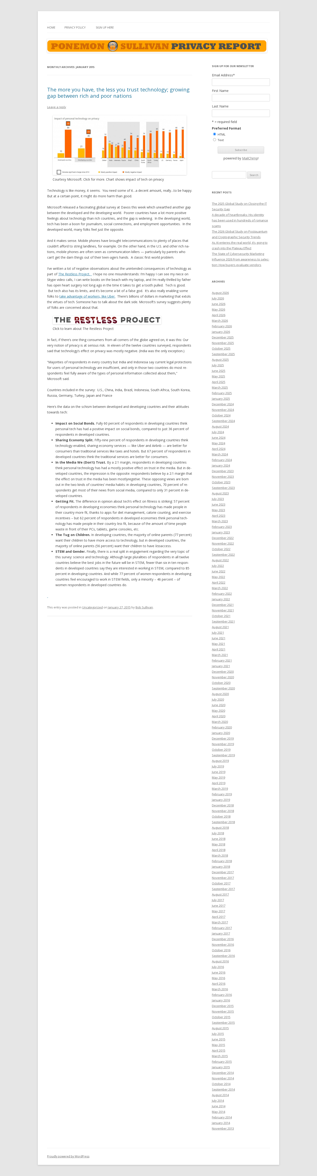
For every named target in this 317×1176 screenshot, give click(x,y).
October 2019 (221, 749)
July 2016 (218, 967)
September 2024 (223, 421)
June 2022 (218, 571)
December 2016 (223, 939)
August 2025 (220, 359)
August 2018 (220, 827)
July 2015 (218, 1034)
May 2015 (218, 1045)
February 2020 (222, 727)
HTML (221, 134)
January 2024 (221, 465)
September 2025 (223, 354)
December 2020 (223, 671)
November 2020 (223, 677)
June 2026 (218, 304)
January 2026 (221, 332)
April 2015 (218, 1050)
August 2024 (220, 426)
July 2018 (218, 833)
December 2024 (223, 404)
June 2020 (218, 705)
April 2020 (218, 716)
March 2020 (220, 722)
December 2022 (223, 538)
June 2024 (218, 437)
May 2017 (218, 911)
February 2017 (222, 928)
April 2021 (218, 649)
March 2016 (220, 989)
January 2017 (221, 933)
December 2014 (223, 1073)
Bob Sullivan (144, 607)
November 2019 (223, 744)
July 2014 (218, 1100)
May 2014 (218, 1112)
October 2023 (221, 482)
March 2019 (220, 788)
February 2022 (222, 593)
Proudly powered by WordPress (68, 1156)
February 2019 (222, 794)
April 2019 (218, 783)
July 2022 (218, 566)
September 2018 (223, 822)
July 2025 (218, 365)
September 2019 (223, 755)
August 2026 (220, 293)
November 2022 (223, 543)
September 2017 (223, 889)
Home (51, 27)
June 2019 (218, 772)
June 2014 (218, 1106)
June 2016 (218, 972)
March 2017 (220, 922)
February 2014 (222, 1117)
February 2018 (222, 861)
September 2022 (223, 554)
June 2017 (218, 905)
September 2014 (223, 1089)
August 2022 (220, 560)
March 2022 (220, 588)
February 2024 (222, 460)
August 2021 (220, 627)
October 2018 (221, 816)
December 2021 (223, 605)
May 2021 (218, 644)
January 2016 (221, 1000)
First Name (220, 90)
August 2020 (220, 694)
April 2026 (218, 315)
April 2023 (218, 515)
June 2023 (218, 504)
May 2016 (218, 978)
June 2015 (218, 1039)
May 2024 (218, 443)
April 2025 (218, 382)
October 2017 (221, 883)
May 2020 (218, 710)
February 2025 (222, 393)
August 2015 (220, 1028)
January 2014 (221, 1123)
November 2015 (223, 1011)
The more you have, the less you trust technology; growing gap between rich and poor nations (118, 92)
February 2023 (222, 527)
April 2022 (218, 582)
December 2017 (223, 872)
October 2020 (221, 683)
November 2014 (223, 1078)
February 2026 (222, 326)
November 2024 (223, 410)
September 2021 (223, 621)
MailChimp (250, 158)
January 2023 (221, 532)
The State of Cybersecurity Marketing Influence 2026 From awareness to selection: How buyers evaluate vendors (240, 259)
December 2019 (223, 738)
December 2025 (223, 337)
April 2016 (218, 983)
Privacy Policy (75, 27)
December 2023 (223, 471)
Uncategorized (92, 607)
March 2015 (220, 1056)
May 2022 (218, 577)
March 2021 (220, 655)
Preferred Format (226, 128)
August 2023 (220, 493)
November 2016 (223, 944)
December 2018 (223, 805)
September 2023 (223, 488)
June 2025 (218, 371)
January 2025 (221, 398)
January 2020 (221, 733)
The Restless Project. (75, 274)
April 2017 (218, 917)
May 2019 (218, 777)
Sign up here (105, 27)
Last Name (220, 106)
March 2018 (220, 855)
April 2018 (218, 850)
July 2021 (218, 632)
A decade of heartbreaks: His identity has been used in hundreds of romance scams (240, 220)
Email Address (223, 75)
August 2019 (220, 761)
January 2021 (221, 666)
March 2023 (220, 521)
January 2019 (221, 800)
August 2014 (220, 1095)
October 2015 (221, 1017)
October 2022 (221, 549)
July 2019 (218, 766)
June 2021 (218, 638)
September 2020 (223, 688)
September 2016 (223, 956)
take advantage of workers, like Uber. (87, 296)
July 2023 (218, 499)
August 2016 (220, 961)
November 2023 (223, 476)
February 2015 (222, 1061)
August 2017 (220, 894)
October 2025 (221, 348)
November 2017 (223, 878)
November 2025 (223, 343)
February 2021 (222, 660)
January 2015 (221, 1067)
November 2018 (223, 811)
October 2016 (221, 950)
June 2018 (218, 839)
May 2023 (218, 510)
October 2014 (221, 1084)
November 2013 (223, 1128)
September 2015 (223, 1022)
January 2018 (221, 866)
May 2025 (218, 376)
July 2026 (218, 298)
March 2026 (220, 320)
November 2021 (223, 610)
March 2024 (220, 454)
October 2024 (221, 415)
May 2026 (218, 309)
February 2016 (222, 995)
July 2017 (218, 900)
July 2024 (218, 432)
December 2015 (223, 1006)
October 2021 (221, 616)
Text (221, 140)
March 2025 (220, 387)
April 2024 (218, 449)
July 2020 (218, 699)
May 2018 (218, 844)
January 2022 (221, 599)
